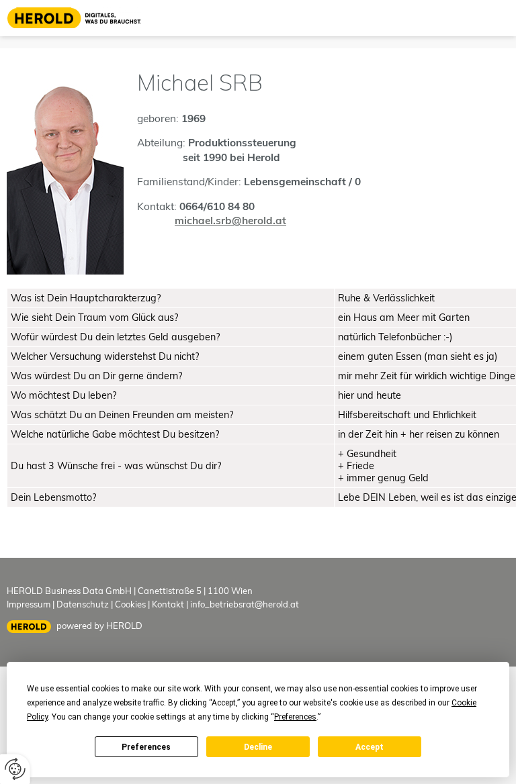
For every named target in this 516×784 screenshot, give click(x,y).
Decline (258, 747)
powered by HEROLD (99, 625)
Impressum (28, 604)
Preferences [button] (295, 717)
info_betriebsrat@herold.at (244, 604)
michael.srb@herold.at (230, 220)
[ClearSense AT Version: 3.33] (29, 627)
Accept (369, 747)
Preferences (146, 747)
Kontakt (168, 604)
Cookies (130, 604)
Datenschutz (82, 604)
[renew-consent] (15, 769)
